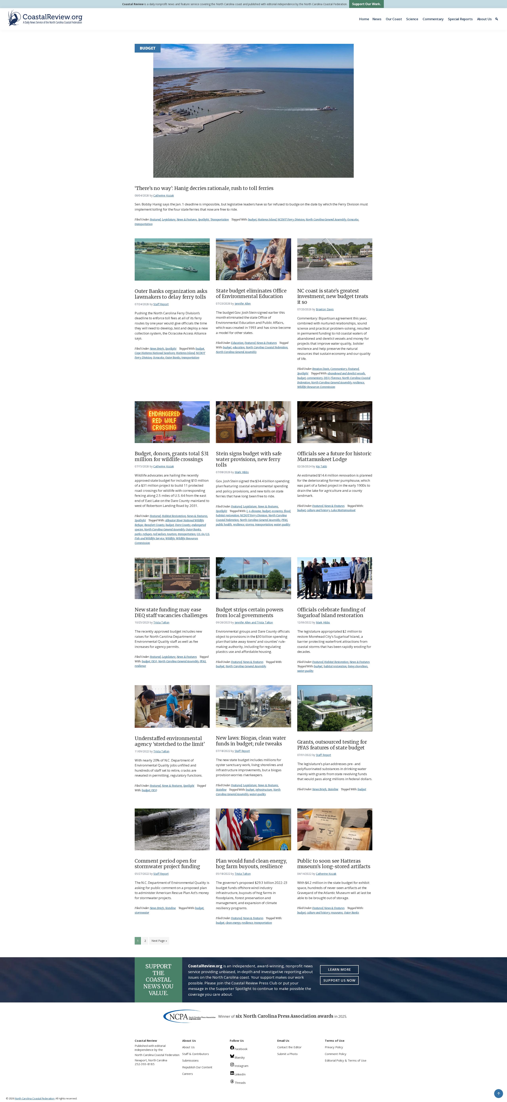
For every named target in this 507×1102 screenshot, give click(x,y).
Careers (187, 1074)
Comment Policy (335, 1054)
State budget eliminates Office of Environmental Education (251, 294)
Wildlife (170, 538)
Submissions (190, 1060)
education (239, 347)
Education (237, 343)
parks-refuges (143, 534)
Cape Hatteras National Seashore (155, 353)
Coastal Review (132, 4)
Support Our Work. (366, 4)
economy (277, 511)
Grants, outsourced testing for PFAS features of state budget (332, 745)
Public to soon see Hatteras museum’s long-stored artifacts (334, 864)
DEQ (326, 378)
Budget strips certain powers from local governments (249, 613)
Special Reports (460, 19)
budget (252, 219)
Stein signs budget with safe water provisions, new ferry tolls (249, 459)
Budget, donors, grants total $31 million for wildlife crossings (172, 456)
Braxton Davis (320, 369)
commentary (315, 378)
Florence (336, 378)
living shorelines (358, 666)
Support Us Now (339, 980)
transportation (143, 224)
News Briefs (157, 348)
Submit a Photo (287, 1054)
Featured (155, 219)
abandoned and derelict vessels (346, 373)
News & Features (187, 219)
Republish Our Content (197, 1067)
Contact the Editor (289, 1047)
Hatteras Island (267, 219)
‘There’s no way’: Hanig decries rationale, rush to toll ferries (204, 188)
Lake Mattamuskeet (343, 510)
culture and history (318, 510)
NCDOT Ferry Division (290, 219)
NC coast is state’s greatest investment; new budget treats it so (332, 296)
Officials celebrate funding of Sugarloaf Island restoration (331, 613)
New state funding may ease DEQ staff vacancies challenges (171, 613)
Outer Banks (172, 357)
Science (412, 19)
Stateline (221, 789)
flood (287, 511)
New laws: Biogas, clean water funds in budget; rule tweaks (251, 741)
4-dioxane (255, 511)
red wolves (159, 534)
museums (337, 912)
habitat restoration (227, 515)
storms (249, 524)
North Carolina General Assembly (326, 219)
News (376, 19)
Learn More (339, 969)
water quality (282, 524)
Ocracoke (352, 219)
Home (364, 19)
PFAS (284, 520)
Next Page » (159, 942)
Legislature (168, 219)
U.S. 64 (200, 534)
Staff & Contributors (195, 1054)
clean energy (233, 923)
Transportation (219, 219)
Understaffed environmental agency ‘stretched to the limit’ (170, 741)
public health (224, 524)
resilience (358, 382)
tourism (172, 534)
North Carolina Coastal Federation (267, 347)
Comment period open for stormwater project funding (167, 864)
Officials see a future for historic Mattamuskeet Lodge (334, 456)
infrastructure (263, 789)
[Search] (497, 19)
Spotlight (203, 219)
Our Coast (394, 19)
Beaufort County (154, 525)
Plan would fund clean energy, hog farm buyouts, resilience (251, 864)
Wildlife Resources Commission (316, 387)
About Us (484, 19)
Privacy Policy (334, 1047)
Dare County (182, 525)
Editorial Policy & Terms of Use (345, 1060)
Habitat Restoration (174, 516)
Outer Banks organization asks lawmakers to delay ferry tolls (171, 294)
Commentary (433, 19)
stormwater (142, 912)
